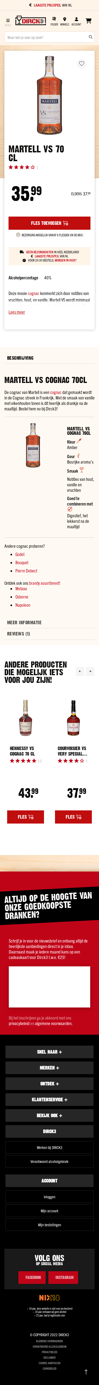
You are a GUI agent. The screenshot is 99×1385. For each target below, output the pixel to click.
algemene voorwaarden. (54, 1023)
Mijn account (49, 1210)
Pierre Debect (26, 570)
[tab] (49, 358)
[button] (49, 311)
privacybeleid (19, 1023)
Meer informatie (24, 623)
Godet (19, 554)
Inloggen (49, 1196)
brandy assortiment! (44, 583)
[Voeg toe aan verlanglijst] (81, 64)
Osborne (21, 596)
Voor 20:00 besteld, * (52, 260)
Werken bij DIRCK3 (49, 1147)
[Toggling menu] (7, 21)
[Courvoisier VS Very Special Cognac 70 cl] (73, 718)
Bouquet (21, 562)
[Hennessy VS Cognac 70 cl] (25, 718)
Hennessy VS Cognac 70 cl (22, 751)
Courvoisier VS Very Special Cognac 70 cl (72, 751)
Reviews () (18, 634)
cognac (33, 293)
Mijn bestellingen (49, 1224)
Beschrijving (20, 358)
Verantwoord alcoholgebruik (49, 1161)
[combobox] (49, 37)
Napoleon (22, 605)
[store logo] (30, 21)
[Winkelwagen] (88, 21)
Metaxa (21, 588)
